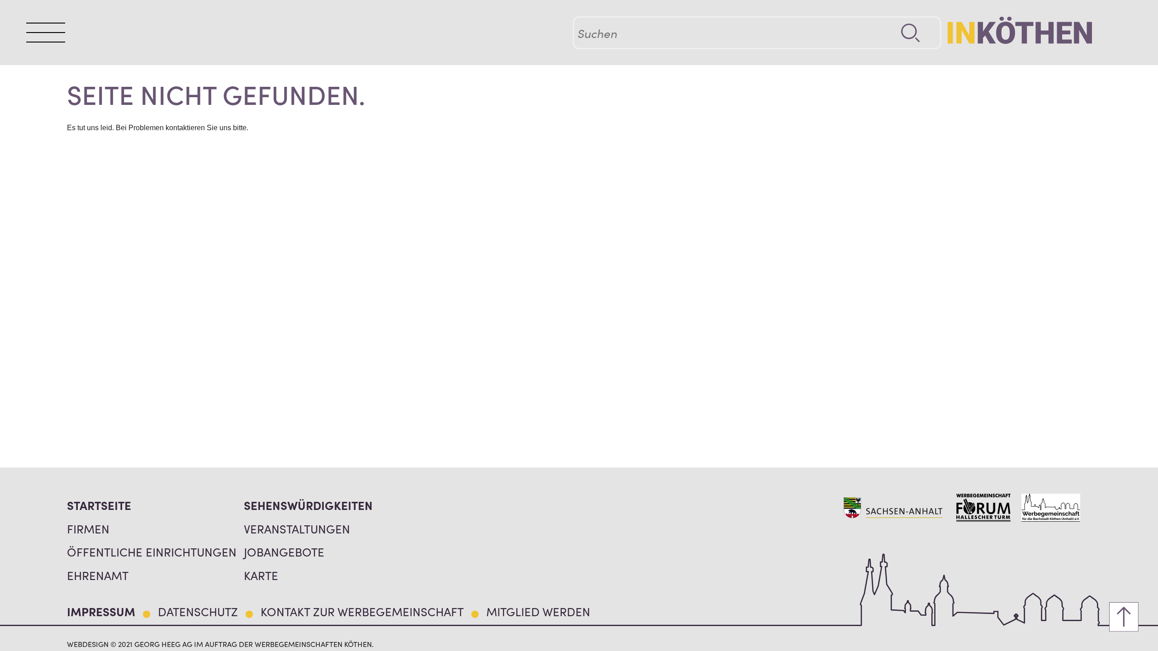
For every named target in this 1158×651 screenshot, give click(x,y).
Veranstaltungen (297, 528)
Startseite (99, 505)
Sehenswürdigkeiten (308, 505)
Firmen (88, 528)
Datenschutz (198, 611)
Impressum (101, 611)
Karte (261, 575)
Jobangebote (284, 551)
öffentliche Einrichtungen (152, 551)
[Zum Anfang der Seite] (1124, 617)
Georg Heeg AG (163, 644)
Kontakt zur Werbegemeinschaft (362, 611)
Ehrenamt (97, 575)
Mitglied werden (538, 611)
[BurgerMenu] (45, 32)
